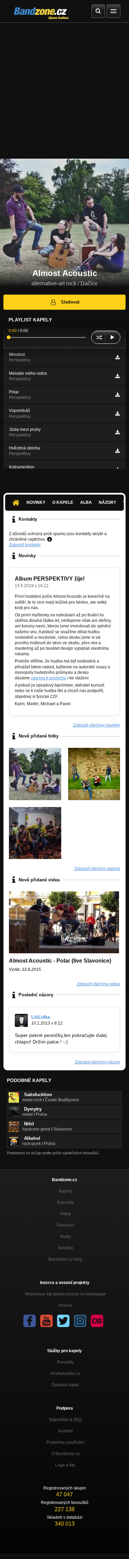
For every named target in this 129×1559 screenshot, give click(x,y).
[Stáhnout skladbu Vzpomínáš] (117, 413)
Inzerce (65, 1305)
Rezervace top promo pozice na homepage (65, 1294)
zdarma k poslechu (48, 678)
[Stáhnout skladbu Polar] (117, 394)
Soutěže (65, 1247)
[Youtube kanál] (46, 1321)
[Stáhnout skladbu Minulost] (117, 357)
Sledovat (70, 302)
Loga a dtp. (65, 1465)
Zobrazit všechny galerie (97, 868)
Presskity (65, 1362)
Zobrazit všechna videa (98, 984)
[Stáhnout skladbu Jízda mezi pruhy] (117, 432)
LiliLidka (40, 1017)
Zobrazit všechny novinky (96, 725)
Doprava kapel (65, 1384)
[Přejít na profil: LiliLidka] (21, 1020)
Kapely (65, 1191)
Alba (86, 502)
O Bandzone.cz (65, 1453)
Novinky (35, 502)
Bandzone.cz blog (65, 1259)
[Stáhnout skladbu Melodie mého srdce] (117, 376)
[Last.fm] (97, 1321)
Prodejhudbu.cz (65, 1373)
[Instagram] (80, 1321)
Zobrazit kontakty (25, 544)
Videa (65, 1213)
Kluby (65, 1236)
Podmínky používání (65, 1442)
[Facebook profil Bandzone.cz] (29, 1321)
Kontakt (65, 1431)
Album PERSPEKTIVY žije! (50, 579)
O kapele (62, 502)
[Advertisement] (64, 90)
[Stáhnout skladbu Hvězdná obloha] (117, 450)
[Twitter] (63, 1321)
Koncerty (65, 1202)
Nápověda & (65, 1419)
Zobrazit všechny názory (97, 1062)
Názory (107, 502)
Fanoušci (65, 1225)
